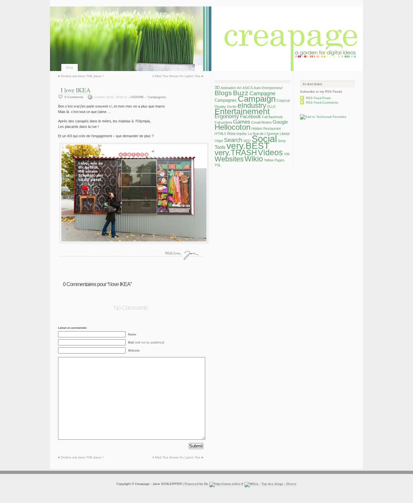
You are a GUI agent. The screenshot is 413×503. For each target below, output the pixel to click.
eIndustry (251, 105)
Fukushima (223, 122)
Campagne (262, 93)
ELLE (271, 106)
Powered (191, 484)
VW (286, 154)
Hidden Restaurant (266, 128)
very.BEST (248, 146)
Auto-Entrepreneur (268, 88)
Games (241, 122)
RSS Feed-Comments (322, 102)
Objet (219, 141)
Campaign (257, 99)
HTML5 (220, 134)
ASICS (247, 88)
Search (233, 140)
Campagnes (157, 97)
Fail (264, 117)
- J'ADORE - (137, 97)
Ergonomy (227, 116)
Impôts (241, 134)
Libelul (284, 134)
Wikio (254, 159)
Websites (229, 159)
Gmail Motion (261, 122)
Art (239, 88)
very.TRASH (236, 153)
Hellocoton (232, 127)
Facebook (250, 116)
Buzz (240, 93)
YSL (218, 165)
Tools (220, 147)
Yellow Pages (274, 160)
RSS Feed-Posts (318, 98)
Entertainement (242, 111)
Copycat (283, 100)
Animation (228, 88)
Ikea (231, 133)
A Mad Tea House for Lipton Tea (176, 76)
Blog (69, 67)
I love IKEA (76, 90)
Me (206, 484)
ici (110, 106)
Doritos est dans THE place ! (82, 76)
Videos (270, 152)
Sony (282, 141)
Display (220, 106)
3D (217, 87)
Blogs (223, 93)
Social (264, 138)
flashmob (275, 117)
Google (280, 122)
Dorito (232, 106)
